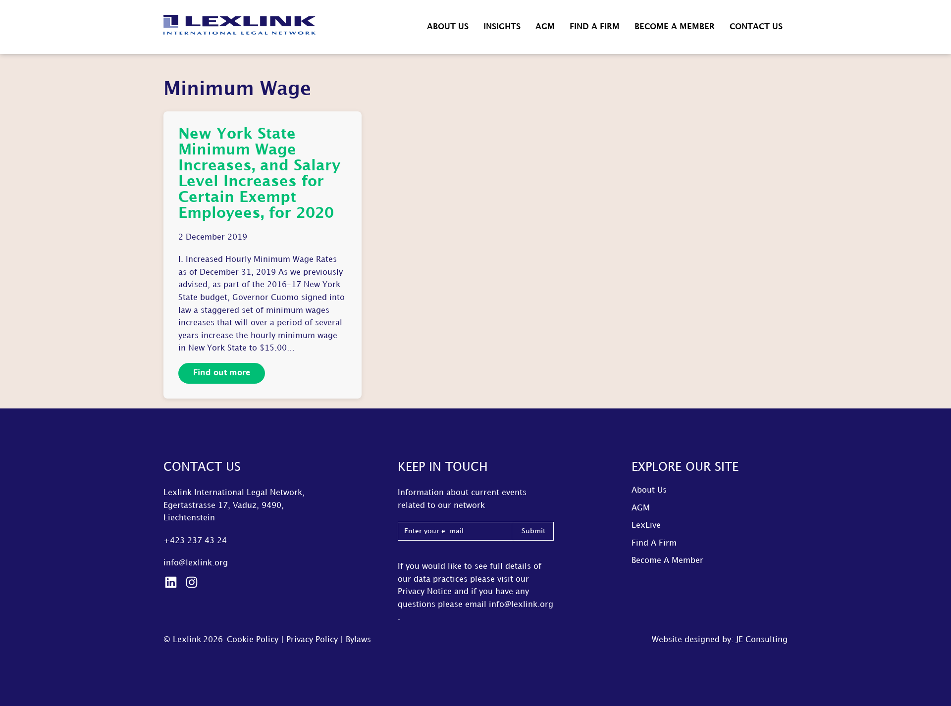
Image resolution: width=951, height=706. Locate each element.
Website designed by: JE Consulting (720, 640)
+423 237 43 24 (195, 541)
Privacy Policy (312, 640)
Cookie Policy (252, 640)
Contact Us (756, 27)
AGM (545, 27)
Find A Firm (595, 27)
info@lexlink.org (195, 563)
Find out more (221, 373)
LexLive (646, 525)
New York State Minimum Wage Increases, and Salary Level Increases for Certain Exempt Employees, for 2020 (259, 173)
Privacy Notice (425, 592)
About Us (448, 27)
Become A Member (674, 27)
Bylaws (358, 640)
